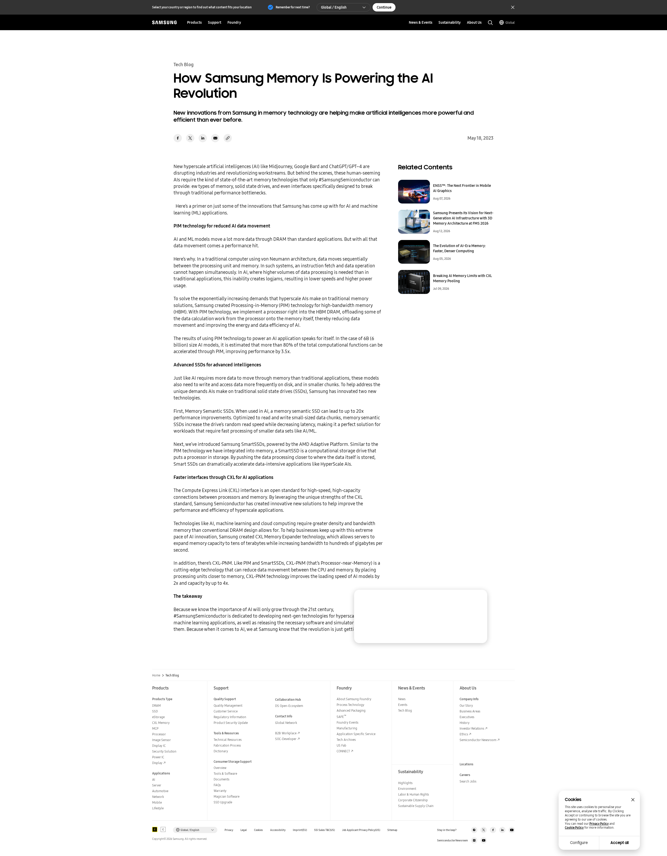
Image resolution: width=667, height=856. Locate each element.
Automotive (160, 791)
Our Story (466, 705)
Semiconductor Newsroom (478, 740)
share (228, 138)
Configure (579, 842)
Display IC (159, 745)
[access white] (163, 829)
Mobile (157, 802)
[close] (478, 598)
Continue (384, 7)
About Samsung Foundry (354, 699)
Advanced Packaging (351, 710)
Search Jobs (468, 781)
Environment (407, 788)
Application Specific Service (356, 734)
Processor (159, 734)
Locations (466, 764)
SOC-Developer (286, 739)
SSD (155, 711)
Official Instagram (474, 830)
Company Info (469, 699)
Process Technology (350, 705)
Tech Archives (346, 739)
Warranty (220, 791)
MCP (155, 728)
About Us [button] (474, 22)
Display (157, 763)
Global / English (334, 7)
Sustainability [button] (450, 22)
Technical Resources (228, 739)
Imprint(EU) (300, 830)
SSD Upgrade (223, 802)
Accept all (619, 842)
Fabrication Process (227, 745)
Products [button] (194, 22)
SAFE (341, 717)
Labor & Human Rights (413, 794)
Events (402, 705)
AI (153, 779)
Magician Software (226, 796)
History (465, 722)
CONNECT (343, 751)
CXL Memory (161, 722)
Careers (465, 775)
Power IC (158, 757)
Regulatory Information (230, 717)
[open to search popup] (490, 22)
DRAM (156, 705)
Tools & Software (225, 773)
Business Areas (470, 711)
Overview (220, 768)
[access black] (154, 829)
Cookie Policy (574, 828)
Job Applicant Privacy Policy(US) (361, 830)
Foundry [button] (234, 22)
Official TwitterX (483, 830)
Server (156, 785)
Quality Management (228, 705)
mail (215, 138)
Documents (221, 779)
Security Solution (164, 751)
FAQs (217, 785)
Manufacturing (347, 728)
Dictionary (221, 751)
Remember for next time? (293, 7)
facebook (178, 138)
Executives (467, 717)
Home (156, 675)
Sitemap (392, 830)
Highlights (405, 783)
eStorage (158, 717)
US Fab (341, 745)
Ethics (464, 734)
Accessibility (278, 830)
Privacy (229, 830)
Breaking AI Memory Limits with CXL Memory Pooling (462, 278)
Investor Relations (472, 728)
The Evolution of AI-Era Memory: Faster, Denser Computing (459, 248)
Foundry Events (347, 722)
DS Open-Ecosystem (289, 706)
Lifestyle (158, 808)
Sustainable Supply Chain (416, 806)
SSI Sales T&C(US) (324, 830)
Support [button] (214, 22)
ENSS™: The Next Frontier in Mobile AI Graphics (462, 188)
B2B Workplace (286, 733)
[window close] (633, 800)
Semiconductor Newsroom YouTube (483, 840)
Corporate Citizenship (413, 800)
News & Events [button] (420, 22)
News (401, 699)
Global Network (286, 722)
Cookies (258, 830)
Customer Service (226, 711)
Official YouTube (512, 830)
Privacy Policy (599, 824)
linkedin (203, 138)
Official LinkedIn (502, 830)
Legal (243, 830)
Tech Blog (405, 710)
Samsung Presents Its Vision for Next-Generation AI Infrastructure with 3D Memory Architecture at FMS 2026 (463, 218)
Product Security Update (231, 722)
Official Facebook (493, 830)
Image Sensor (161, 740)
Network (158, 797)
